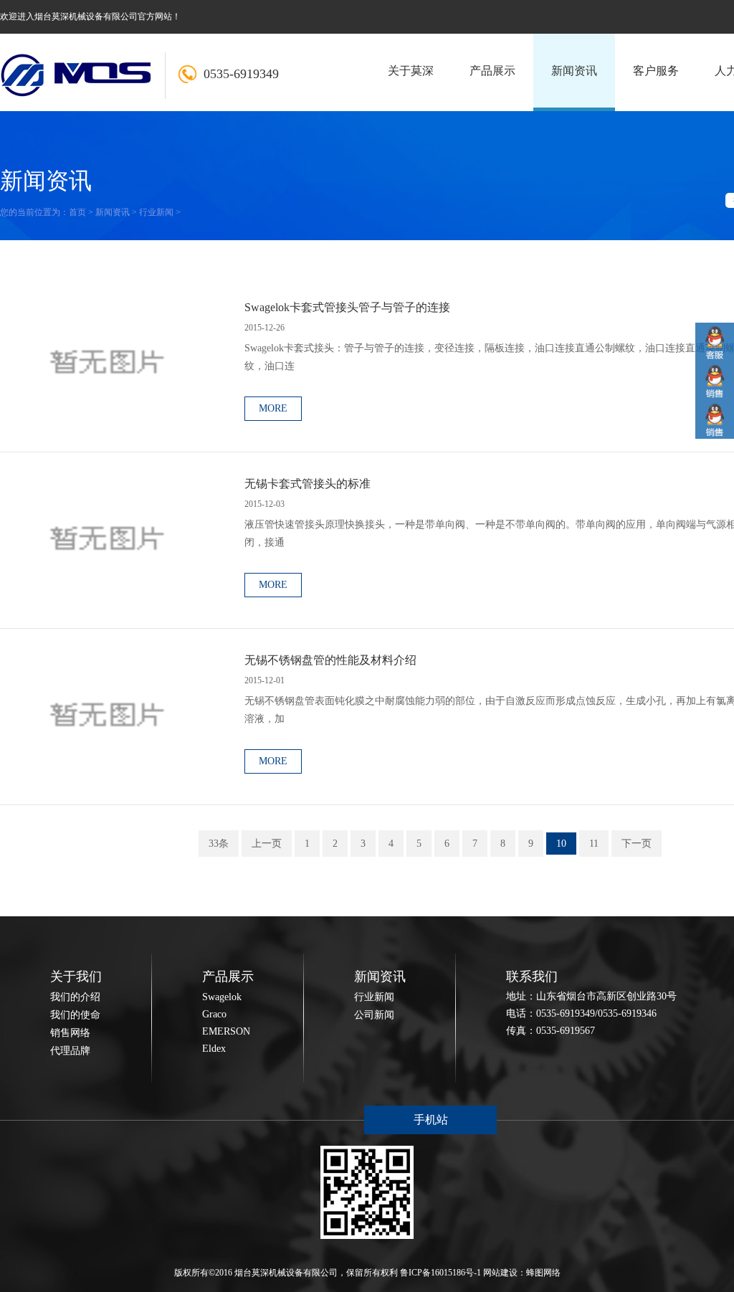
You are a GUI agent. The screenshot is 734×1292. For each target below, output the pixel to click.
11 (594, 843)
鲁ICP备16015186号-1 (440, 1273)
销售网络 (70, 1032)
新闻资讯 (112, 212)
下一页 (636, 843)
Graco (214, 1014)
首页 (77, 212)
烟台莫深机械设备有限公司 (286, 1273)
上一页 (267, 843)
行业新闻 (156, 212)
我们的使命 (75, 1015)
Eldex (214, 1048)
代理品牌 (70, 1050)
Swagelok (222, 997)
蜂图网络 (543, 1273)
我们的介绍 (75, 997)
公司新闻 (374, 1015)
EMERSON (226, 1031)
